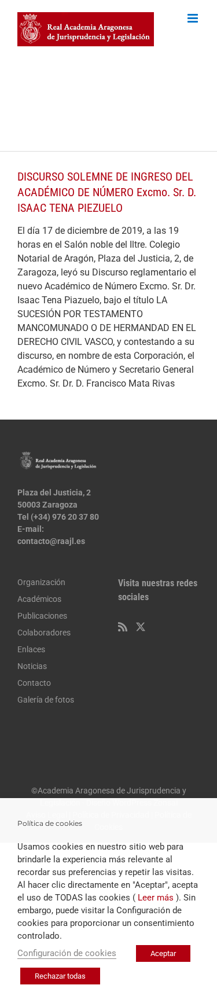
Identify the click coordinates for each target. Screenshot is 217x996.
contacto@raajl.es (51, 541)
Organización (41, 582)
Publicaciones (42, 615)
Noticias (32, 666)
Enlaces (31, 649)
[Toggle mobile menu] (193, 18)
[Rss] (122, 626)
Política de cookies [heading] (49, 823)
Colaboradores (44, 632)
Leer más (156, 897)
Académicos (39, 599)
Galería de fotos (45, 699)
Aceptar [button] (163, 953)
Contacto (34, 683)
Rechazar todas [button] (60, 976)
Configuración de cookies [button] (66, 953)
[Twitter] (140, 626)
